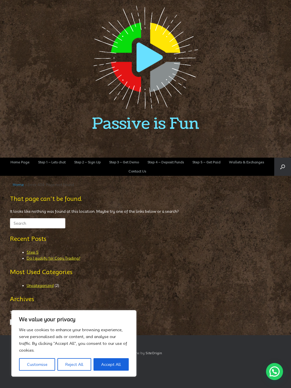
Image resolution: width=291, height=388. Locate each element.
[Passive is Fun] (145, 76)
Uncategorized (40, 285)
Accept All (111, 364)
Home (18, 184)
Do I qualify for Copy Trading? (53, 258)
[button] (282, 167)
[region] (73, 343)
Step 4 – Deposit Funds (165, 162)
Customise (37, 364)
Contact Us (137, 171)
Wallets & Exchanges (246, 162)
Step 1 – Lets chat (52, 162)
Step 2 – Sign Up (87, 162)
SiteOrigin (154, 353)
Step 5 (33, 252)
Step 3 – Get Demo (124, 162)
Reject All (74, 364)
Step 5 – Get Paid (206, 162)
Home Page (20, 162)
